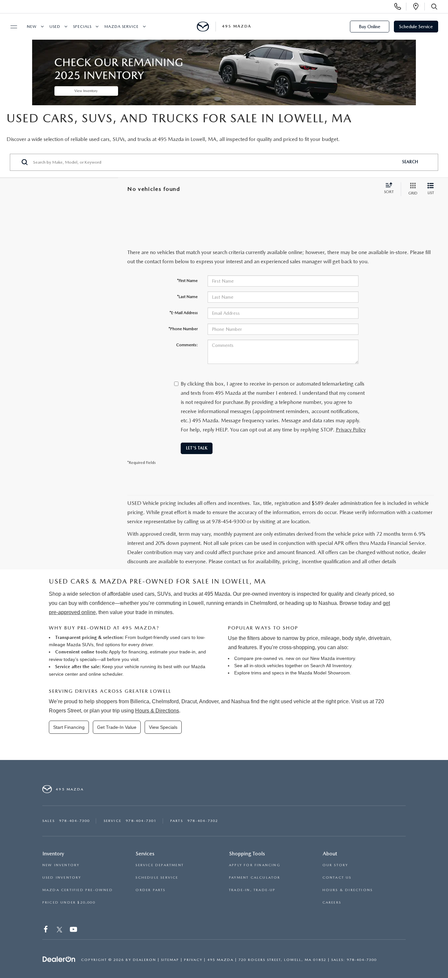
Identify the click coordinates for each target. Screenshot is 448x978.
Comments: (187, 345)
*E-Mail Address (184, 312)
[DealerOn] (59, 959)
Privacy (193, 960)
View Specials (163, 727)
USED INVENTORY (61, 877)
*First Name (187, 280)
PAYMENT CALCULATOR (254, 877)
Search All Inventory (330, 665)
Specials (82, 26)
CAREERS (331, 902)
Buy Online (369, 26)
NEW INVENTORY (61, 865)
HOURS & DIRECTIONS (347, 890)
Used (55, 26)
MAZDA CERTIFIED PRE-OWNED (77, 890)
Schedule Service (416, 26)
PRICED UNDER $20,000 (68, 902)
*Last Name (187, 296)
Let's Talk (196, 448)
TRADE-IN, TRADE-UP (252, 890)
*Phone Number (183, 329)
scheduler (112, 674)
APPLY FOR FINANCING (254, 865)
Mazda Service (121, 26)
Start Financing (69, 727)
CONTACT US (337, 877)
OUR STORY (335, 865)
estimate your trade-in (172, 651)
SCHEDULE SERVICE (156, 877)
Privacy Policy (351, 430)
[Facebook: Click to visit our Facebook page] (46, 930)
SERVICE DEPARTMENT (159, 865)
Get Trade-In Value (116, 727)
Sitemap (170, 960)
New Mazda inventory (332, 658)
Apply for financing (128, 651)
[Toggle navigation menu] (11, 26)
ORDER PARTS (150, 890)
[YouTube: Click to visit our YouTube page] (74, 930)
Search (410, 161)
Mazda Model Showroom (324, 672)
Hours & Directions (157, 710)
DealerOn (144, 960)
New (32, 26)
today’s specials (80, 659)
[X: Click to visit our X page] (59, 930)
